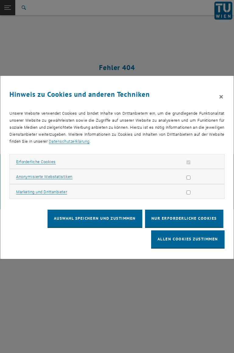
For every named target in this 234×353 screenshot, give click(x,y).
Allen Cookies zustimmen (188, 239)
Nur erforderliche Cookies (184, 218)
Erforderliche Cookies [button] (36, 161)
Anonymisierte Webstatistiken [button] (44, 176)
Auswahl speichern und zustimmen (95, 218)
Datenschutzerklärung (69, 141)
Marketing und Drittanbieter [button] (41, 192)
